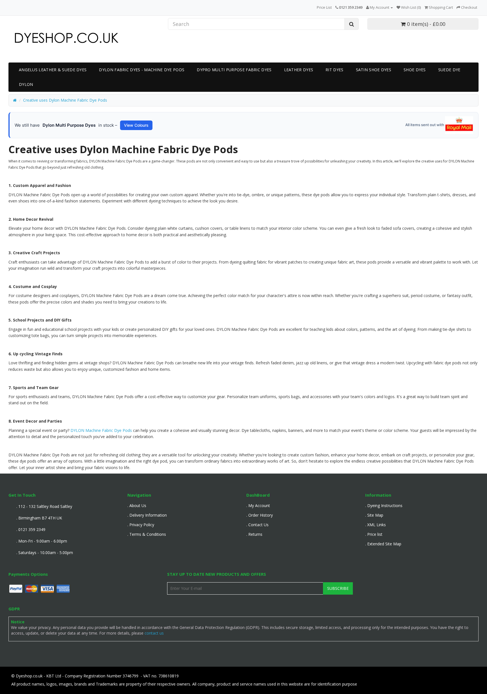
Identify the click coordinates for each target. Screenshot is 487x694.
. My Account (258, 505)
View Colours (136, 125)
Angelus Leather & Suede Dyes (53, 69)
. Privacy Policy (140, 524)
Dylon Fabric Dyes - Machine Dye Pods (141, 69)
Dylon (26, 84)
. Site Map (374, 515)
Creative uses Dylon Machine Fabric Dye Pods (65, 100)
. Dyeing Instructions (383, 505)
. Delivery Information (147, 515)
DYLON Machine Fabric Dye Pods (100, 430)
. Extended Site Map (383, 543)
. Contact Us (257, 524)
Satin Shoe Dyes (373, 69)
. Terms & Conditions (146, 534)
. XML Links (375, 524)
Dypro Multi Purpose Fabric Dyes (234, 69)
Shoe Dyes (415, 69)
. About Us (136, 505)
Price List (324, 7)
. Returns (254, 534)
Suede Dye (449, 69)
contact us (154, 633)
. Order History (259, 515)
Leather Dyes (298, 69)
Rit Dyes (334, 69)
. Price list (373, 534)
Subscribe (338, 588)
